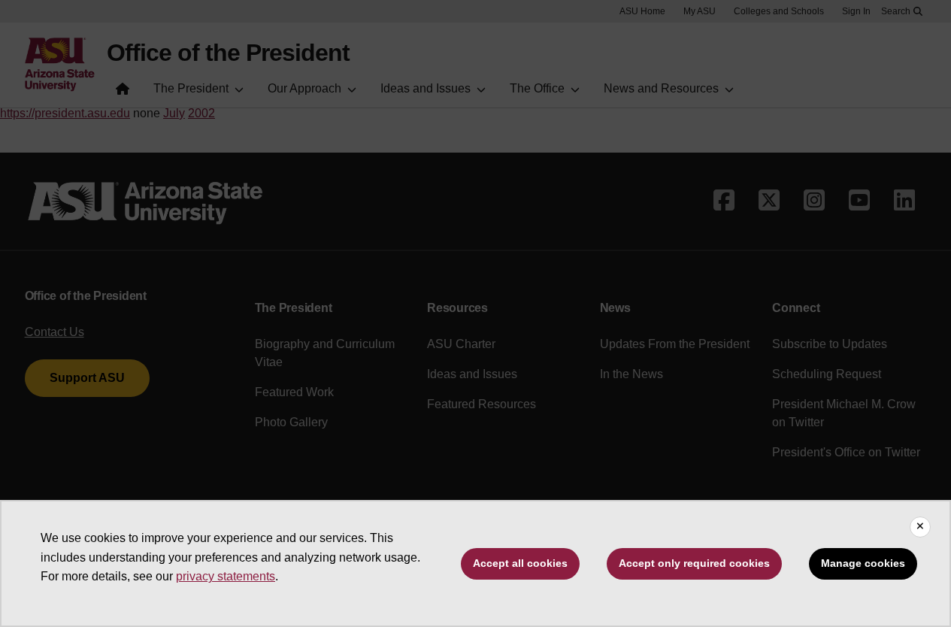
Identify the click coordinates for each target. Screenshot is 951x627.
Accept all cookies (520, 563)
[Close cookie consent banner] (920, 527)
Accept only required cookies (694, 563)
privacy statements (225, 576)
